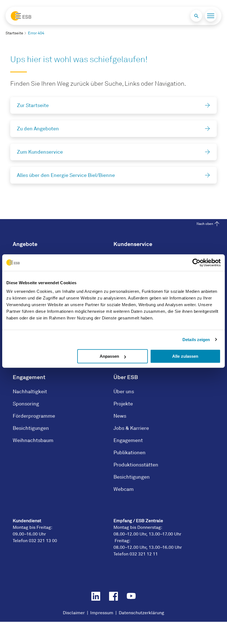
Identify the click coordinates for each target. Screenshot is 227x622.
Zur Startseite (33, 105)
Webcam (124, 489)
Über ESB (126, 377)
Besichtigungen (31, 428)
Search (196, 16)
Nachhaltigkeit (30, 392)
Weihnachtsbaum (33, 440)
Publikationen (130, 453)
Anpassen (109, 356)
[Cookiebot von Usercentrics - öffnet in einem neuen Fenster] (196, 262)
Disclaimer (74, 613)
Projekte (123, 404)
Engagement (29, 377)
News (120, 416)
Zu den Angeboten (38, 129)
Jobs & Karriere (131, 428)
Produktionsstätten (136, 465)
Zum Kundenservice (40, 152)
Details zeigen (196, 339)
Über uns (124, 392)
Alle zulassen (185, 356)
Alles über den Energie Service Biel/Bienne (66, 175)
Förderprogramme (34, 416)
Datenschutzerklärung (141, 613)
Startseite (14, 33)
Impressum (101, 613)
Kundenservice (133, 244)
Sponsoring (26, 404)
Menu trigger (210, 16)
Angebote (25, 244)
